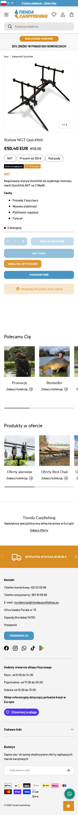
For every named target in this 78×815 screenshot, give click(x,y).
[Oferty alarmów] (19, 450)
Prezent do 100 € (30, 158)
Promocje (19, 382)
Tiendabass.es (18, 635)
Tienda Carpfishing (21, 805)
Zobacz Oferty (39, 530)
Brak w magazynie (52, 241)
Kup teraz (39, 253)
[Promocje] (19, 361)
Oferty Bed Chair (54, 472)
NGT (10, 158)
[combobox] (39, 26)
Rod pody (54, 158)
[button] (71, 14)
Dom (6, 56)
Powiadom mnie (39, 274)
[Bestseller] (54, 361)
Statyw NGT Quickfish (22, 56)
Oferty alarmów (19, 472)
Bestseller (54, 382)
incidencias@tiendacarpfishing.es (36, 602)
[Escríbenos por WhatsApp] (69, 794)
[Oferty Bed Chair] (54, 450)
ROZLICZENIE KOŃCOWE (39, 38)
